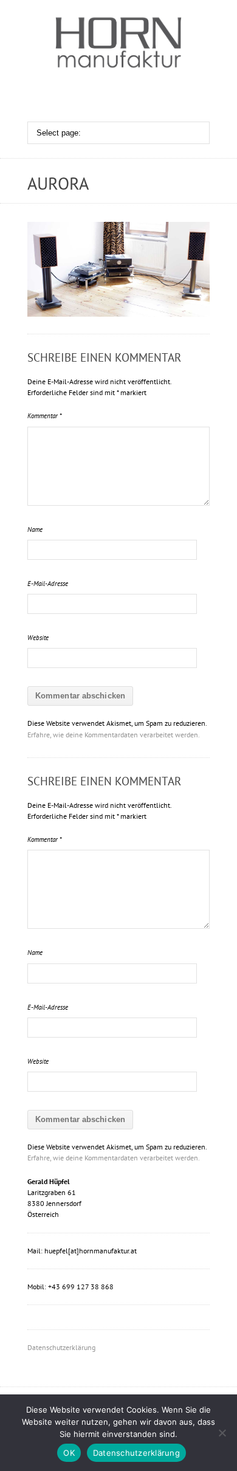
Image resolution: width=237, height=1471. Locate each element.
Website (38, 637)
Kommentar (44, 416)
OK (69, 1453)
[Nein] (222, 1433)
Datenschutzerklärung (61, 1347)
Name (35, 529)
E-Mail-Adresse (47, 583)
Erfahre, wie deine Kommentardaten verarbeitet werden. (113, 734)
